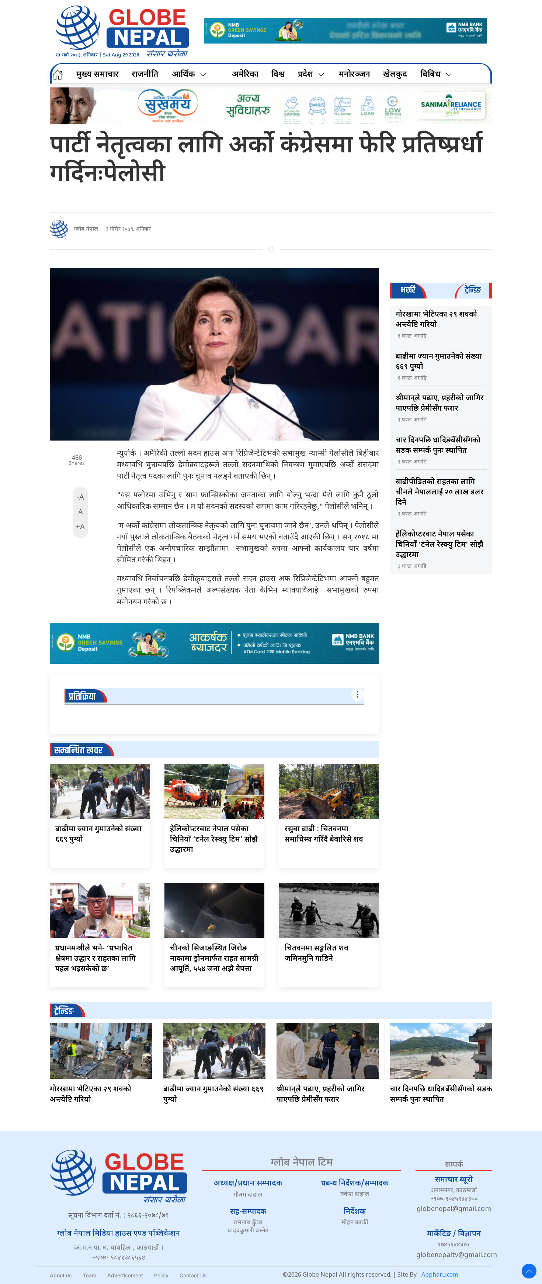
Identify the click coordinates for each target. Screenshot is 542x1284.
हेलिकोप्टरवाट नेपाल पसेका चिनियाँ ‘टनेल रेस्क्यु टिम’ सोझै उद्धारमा (214, 840)
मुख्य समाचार (97, 74)
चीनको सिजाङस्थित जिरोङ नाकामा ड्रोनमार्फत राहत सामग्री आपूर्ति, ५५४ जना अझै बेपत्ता (214, 959)
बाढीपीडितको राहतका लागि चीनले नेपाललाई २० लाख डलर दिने (440, 492)
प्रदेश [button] (305, 74)
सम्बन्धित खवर (78, 750)
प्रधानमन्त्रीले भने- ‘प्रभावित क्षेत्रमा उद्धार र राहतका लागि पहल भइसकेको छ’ (95, 959)
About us (61, 1275)
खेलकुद (395, 74)
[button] (529, 1271)
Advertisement (125, 1275)
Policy (161, 1275)
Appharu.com (439, 1275)
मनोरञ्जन (354, 74)
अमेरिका (245, 74)
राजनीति (145, 74)
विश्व (278, 74)
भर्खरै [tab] (407, 290)
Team (89, 1275)
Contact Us (193, 1275)
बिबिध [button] (430, 74)
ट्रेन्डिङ (64, 1011)
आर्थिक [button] (183, 74)
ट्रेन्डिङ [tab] (473, 290)
